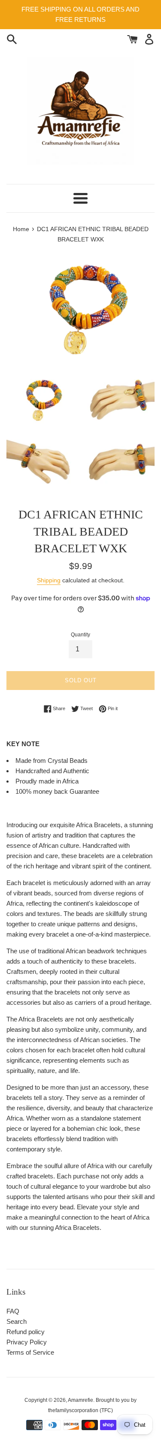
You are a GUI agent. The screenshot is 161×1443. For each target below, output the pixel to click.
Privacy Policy (26, 1342)
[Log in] (149, 38)
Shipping (49, 580)
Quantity (80, 635)
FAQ (12, 1311)
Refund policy (25, 1331)
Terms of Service (30, 1352)
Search (16, 1321)
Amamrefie (80, 1400)
